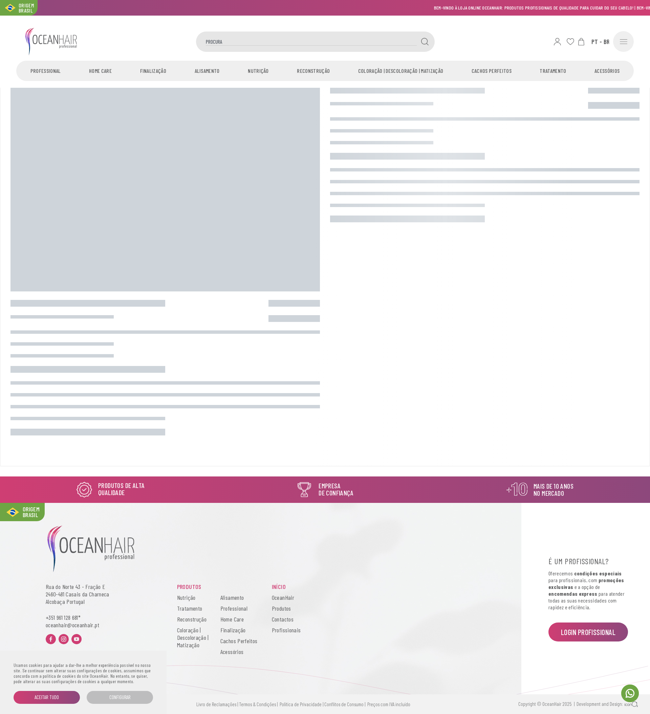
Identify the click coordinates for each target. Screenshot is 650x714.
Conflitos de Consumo (344, 704)
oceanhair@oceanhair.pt (72, 625)
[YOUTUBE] (76, 639)
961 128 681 (67, 617)
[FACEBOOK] (51, 639)
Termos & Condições (257, 704)
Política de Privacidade (299, 704)
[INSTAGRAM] (64, 639)
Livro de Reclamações (216, 704)
